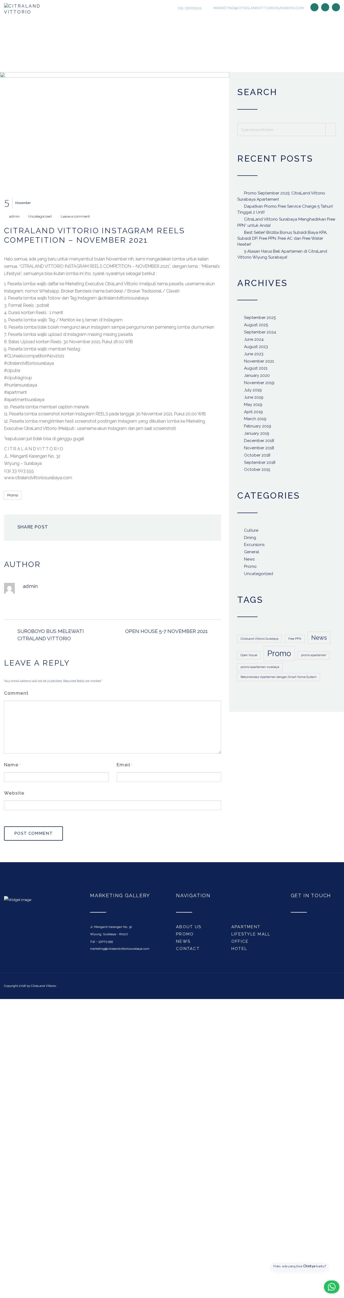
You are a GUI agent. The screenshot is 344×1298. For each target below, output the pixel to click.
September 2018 (259, 464)
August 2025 (256, 327)
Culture (251, 532)
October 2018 (257, 457)
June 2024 (254, 341)
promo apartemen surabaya (260, 669)
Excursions (254, 546)
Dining (250, 539)
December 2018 (259, 442)
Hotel (239, 950)
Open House (249, 657)
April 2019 (253, 413)
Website (14, 795)
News (249, 561)
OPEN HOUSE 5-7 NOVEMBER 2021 (166, 633)
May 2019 (253, 406)
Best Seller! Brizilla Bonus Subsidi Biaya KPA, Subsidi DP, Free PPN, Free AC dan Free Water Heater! (282, 240)
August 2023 (256, 348)
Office (240, 943)
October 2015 (257, 471)
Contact (188, 950)
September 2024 (260, 334)
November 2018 (259, 449)
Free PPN (294, 640)
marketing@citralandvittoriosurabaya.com (258, 8)
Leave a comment (75, 218)
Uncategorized (40, 218)
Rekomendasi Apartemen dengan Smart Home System (279, 679)
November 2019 (259, 384)
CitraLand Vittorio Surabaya (259, 640)
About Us (188, 929)
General (251, 554)
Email (123, 766)
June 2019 (253, 399)
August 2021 (255, 370)
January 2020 (257, 377)
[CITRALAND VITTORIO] (28, 10)
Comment (16, 695)
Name (11, 766)
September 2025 (260, 319)
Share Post (32, 528)
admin (14, 218)
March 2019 (255, 421)
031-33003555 (189, 8)
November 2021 (259, 363)
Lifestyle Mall (251, 936)
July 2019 (253, 391)
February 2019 (257, 428)
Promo (12, 497)
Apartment (245, 929)
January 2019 (256, 435)
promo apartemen (313, 657)
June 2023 (253, 355)
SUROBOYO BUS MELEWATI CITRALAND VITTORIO (50, 636)
